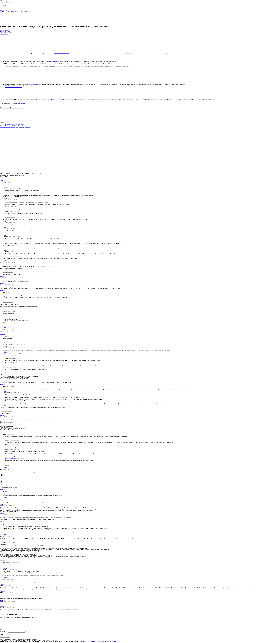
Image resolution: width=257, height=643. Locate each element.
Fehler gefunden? (21, 103)
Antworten (2, 180)
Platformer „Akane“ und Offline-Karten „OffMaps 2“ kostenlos (13, 125)
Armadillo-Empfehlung (42, 63)
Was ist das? (53, 102)
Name (1, 629)
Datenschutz (93, 641)
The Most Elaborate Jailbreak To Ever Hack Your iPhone (59, 99)
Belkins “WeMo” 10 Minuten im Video (13, 87)
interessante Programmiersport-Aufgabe (33, 84)
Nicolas (4, 311)
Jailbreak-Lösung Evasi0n (86, 99)
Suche (4, 7)
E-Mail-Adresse (3, 631)
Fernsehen (8, 127)
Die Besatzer (81, 63)
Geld (14, 127)
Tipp (23, 127)
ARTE (1, 127)
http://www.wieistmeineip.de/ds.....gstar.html (14, 458)
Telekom (20, 127)
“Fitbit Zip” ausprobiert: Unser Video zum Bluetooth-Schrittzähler (19, 85)
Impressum (83, 641)
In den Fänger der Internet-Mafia (102, 63)
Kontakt (4, 5)
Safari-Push (100, 641)
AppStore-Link (28, 63)
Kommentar (3, 627)
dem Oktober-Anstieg (54, 61)
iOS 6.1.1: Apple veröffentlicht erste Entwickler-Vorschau (12, 124)
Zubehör (28, 127)
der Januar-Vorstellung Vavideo (85, 66)
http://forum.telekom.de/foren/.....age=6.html (12, 565)
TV (25, 127)
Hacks (17, 127)
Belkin (4, 127)
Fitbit (12, 127)
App (4, 6)
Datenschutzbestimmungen (22, 120)
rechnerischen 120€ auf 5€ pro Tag (61, 53)
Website (1, 634)
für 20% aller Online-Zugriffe (157, 99)
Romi (1, 536)
